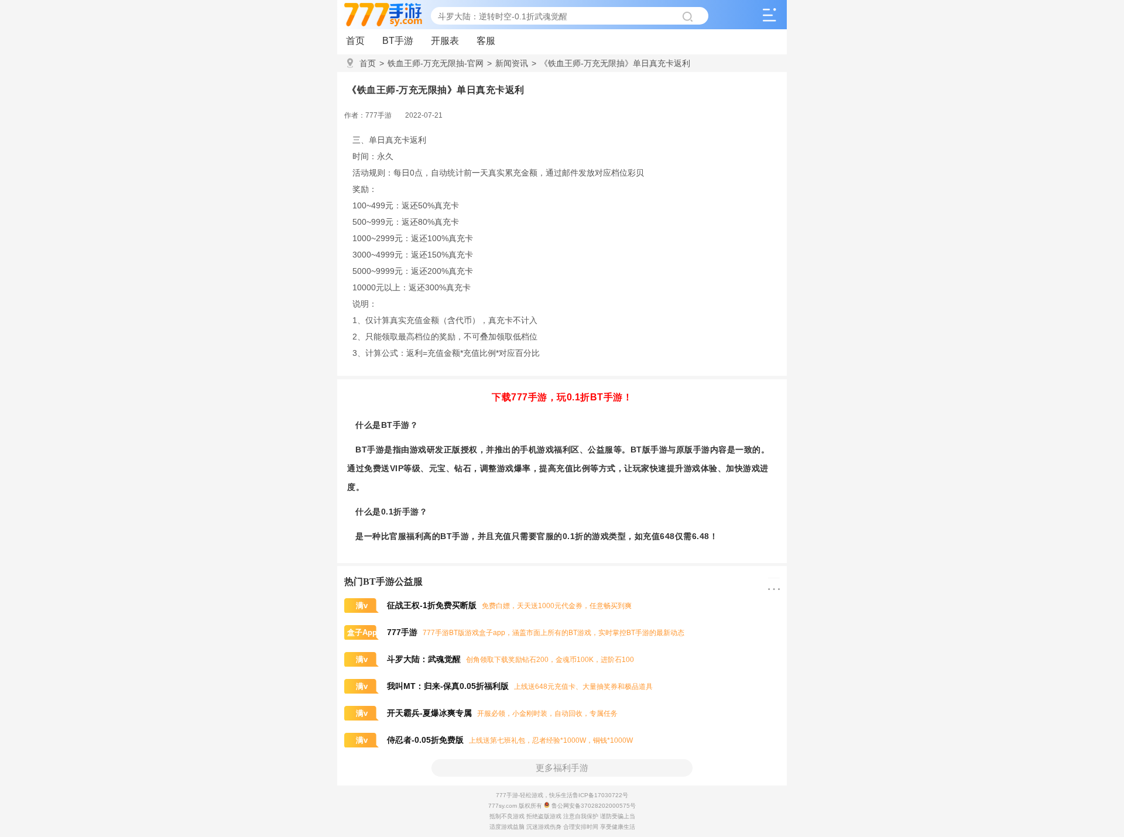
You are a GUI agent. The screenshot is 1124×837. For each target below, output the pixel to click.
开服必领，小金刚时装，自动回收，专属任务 (487, 713)
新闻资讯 (507, 63)
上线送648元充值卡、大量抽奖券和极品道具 (504, 686)
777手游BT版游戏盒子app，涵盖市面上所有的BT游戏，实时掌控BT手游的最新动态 (515, 633)
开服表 (445, 41)
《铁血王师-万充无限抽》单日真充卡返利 (611, 63)
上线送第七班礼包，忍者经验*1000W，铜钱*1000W (494, 740)
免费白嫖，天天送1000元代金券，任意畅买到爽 (494, 606)
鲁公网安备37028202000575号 (593, 805)
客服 (486, 41)
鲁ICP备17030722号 (600, 795)
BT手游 (397, 41)
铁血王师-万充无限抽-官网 (431, 63)
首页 (355, 41)
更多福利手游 (562, 768)
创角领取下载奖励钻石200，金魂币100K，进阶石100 (495, 660)
